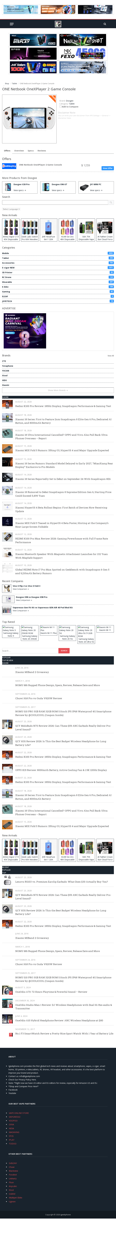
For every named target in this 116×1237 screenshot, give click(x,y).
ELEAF (57, 296)
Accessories (57, 262)
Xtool (4, 375)
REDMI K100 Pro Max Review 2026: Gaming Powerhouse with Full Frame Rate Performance (61, 540)
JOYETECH (57, 301)
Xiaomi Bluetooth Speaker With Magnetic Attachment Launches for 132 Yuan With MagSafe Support (61, 555)
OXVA (11, 1124)
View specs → (20, 190)
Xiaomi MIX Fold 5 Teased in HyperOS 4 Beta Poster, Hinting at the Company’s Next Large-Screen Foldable (62, 524)
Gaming (57, 291)
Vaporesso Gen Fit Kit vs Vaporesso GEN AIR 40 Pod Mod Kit (43, 607)
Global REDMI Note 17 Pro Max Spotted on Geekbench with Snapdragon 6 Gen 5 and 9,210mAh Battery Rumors (62, 571)
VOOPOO (13, 1120)
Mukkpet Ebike (15, 1197)
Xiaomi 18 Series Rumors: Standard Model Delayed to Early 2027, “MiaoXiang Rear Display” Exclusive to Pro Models (64, 465)
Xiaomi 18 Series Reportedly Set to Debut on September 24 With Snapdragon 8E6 (63, 479)
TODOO (12, 1143)
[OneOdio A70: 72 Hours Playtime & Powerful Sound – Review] (7, 990)
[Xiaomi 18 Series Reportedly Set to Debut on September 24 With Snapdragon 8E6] (7, 477)
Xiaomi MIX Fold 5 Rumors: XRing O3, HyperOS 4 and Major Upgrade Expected (62, 450)
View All (111, 356)
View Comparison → (21, 589)
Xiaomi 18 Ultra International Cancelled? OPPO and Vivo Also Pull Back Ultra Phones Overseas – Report (61, 436)
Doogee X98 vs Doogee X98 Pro (31, 597)
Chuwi (11, 1167)
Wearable (57, 282)
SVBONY (13, 1163)
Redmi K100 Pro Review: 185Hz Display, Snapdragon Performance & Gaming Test (63, 406)
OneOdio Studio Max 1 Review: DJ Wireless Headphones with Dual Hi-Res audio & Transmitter (63, 1006)
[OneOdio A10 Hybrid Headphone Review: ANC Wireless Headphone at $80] (7, 1018)
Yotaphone (7, 366)
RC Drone (57, 277)
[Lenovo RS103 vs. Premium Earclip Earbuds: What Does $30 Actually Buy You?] (7, 880)
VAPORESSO (14, 1116)
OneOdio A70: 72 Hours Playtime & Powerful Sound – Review (51, 991)
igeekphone (65, 1214)
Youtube (12, 1093)
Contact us (13, 1076)
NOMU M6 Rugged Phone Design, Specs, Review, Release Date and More (57, 685)
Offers (7, 150)
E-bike (57, 286)
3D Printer (57, 272)
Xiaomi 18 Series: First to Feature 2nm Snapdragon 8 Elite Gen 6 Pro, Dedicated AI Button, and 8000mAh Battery (63, 421)
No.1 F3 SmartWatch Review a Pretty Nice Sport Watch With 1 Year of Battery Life (64, 1033)
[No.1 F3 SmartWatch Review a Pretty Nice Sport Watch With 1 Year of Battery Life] (7, 1032)
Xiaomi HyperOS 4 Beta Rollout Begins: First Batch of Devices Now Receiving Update (61, 509)
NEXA (11, 1128)
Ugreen (12, 1201)
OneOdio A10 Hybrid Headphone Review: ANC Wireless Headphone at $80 (59, 1020)
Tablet (72, 103)
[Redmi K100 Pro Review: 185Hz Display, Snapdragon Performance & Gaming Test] (7, 404)
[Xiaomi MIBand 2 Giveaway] (7, 670)
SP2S (11, 1136)
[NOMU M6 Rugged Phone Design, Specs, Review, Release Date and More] (7, 683)
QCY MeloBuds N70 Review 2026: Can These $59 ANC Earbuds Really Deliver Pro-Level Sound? (63, 727)
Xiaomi (5, 385)
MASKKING (14, 1132)
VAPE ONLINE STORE (19, 1113)
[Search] (104, 24)
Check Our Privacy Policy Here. (22, 1079)
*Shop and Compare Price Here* (23, 1086)
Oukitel (12, 1193)
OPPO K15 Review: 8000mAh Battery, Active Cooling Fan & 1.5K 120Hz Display (61, 770)
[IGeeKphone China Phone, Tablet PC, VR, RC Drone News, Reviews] (58, 24)
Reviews (42, 150)
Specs (31, 150)
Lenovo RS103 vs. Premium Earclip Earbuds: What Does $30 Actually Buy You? (61, 881)
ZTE (4, 361)
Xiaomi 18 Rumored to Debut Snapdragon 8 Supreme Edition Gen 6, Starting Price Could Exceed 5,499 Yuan (63, 493)
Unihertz (13, 1178)
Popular (6, 657)
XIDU (4, 380)
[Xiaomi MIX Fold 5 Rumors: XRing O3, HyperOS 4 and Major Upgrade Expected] (7, 448)
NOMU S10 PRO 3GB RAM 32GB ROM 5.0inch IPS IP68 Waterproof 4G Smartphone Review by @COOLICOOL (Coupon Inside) (63, 713)
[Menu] (12, 24)
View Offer (108, 168)
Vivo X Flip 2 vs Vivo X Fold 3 (26, 586)
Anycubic (13, 1186)
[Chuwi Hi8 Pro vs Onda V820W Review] (7, 696)
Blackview (13, 1170)
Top (4, 872)
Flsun (11, 1182)
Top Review (7, 660)
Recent (5, 867)
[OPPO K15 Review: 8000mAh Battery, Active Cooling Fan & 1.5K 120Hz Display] (7, 768)
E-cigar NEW (57, 267)
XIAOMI (5, 397)
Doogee (32, 178)
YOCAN (5, 370)
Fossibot (13, 1174)
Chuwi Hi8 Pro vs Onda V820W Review (38, 698)
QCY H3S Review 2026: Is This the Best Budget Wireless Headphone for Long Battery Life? (60, 743)
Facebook (13, 1089)
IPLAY (11, 1139)
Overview (19, 150)
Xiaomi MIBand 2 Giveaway (32, 672)
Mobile (57, 253)
